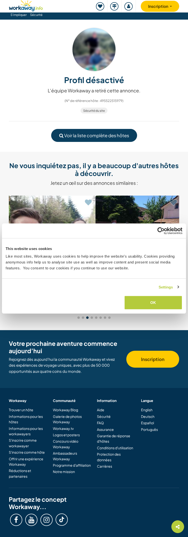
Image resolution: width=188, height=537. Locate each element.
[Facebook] (16, 520)
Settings (166, 287)
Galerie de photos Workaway (67, 419)
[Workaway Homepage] (26, 5)
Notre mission (64, 471)
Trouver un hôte (21, 410)
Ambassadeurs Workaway (65, 456)
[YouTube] (31, 520)
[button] (78, 317)
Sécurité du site (94, 110)
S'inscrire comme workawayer (23, 443)
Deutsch (147, 416)
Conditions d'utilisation (115, 448)
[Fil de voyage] (114, 6)
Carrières (104, 466)
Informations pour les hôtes (26, 419)
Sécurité (36, 15)
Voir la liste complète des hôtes (96, 135)
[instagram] (46, 520)
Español (147, 423)
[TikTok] (62, 519)
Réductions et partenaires (20, 473)
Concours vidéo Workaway (65, 444)
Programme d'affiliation (72, 465)
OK (153, 302)
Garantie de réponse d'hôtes (113, 438)
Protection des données (109, 457)
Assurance (105, 429)
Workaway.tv (63, 428)
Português (149, 429)
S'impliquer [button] (19, 15)
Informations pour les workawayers (26, 431)
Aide (100, 410)
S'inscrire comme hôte (27, 452)
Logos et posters (66, 435)
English (147, 410)
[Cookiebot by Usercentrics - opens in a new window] (161, 230)
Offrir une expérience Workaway (26, 461)
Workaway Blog (65, 410)
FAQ (100, 423)
